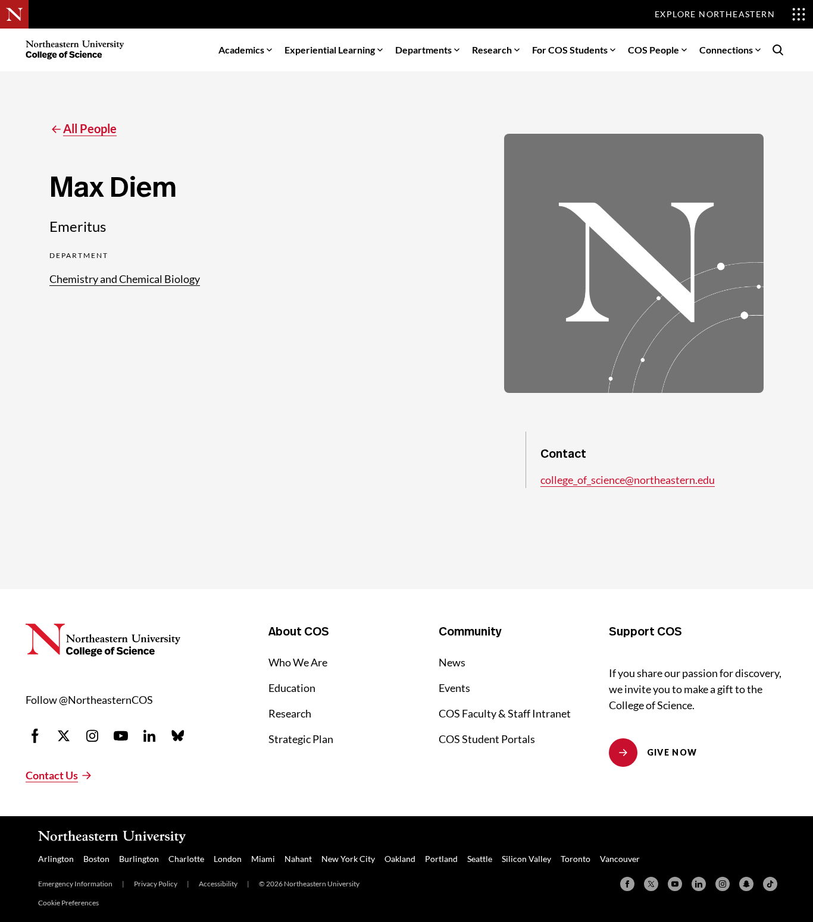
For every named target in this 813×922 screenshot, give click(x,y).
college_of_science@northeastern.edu (627, 479)
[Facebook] (627, 884)
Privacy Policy (155, 883)
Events (454, 687)
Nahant (298, 859)
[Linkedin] (699, 884)
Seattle (479, 859)
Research (492, 49)
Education (291, 687)
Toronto (575, 859)
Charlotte (186, 859)
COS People (653, 49)
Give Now (672, 752)
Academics (241, 49)
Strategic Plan (300, 738)
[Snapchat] (746, 884)
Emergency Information (75, 883)
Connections (726, 49)
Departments (423, 49)
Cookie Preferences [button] (68, 902)
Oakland (399, 859)
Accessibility (218, 883)
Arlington (56, 859)
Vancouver (620, 859)
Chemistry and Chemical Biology (124, 278)
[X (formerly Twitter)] (651, 884)
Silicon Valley (526, 859)
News (452, 662)
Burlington (139, 859)
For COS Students (570, 49)
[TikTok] (770, 884)
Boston (96, 859)
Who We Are (297, 662)
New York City (348, 859)
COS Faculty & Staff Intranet (505, 713)
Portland (441, 859)
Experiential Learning (329, 49)
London (228, 859)
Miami (263, 859)
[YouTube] (675, 884)
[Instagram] (722, 884)
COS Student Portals (487, 738)
